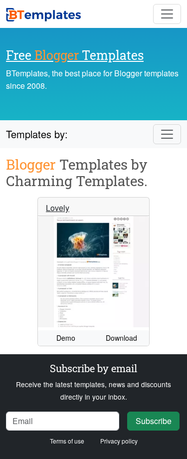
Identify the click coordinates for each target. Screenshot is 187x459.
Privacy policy (119, 441)
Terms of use (67, 441)
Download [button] (121, 338)
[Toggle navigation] (167, 14)
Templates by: (37, 134)
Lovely (57, 208)
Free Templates (75, 55)
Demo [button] (65, 338)
